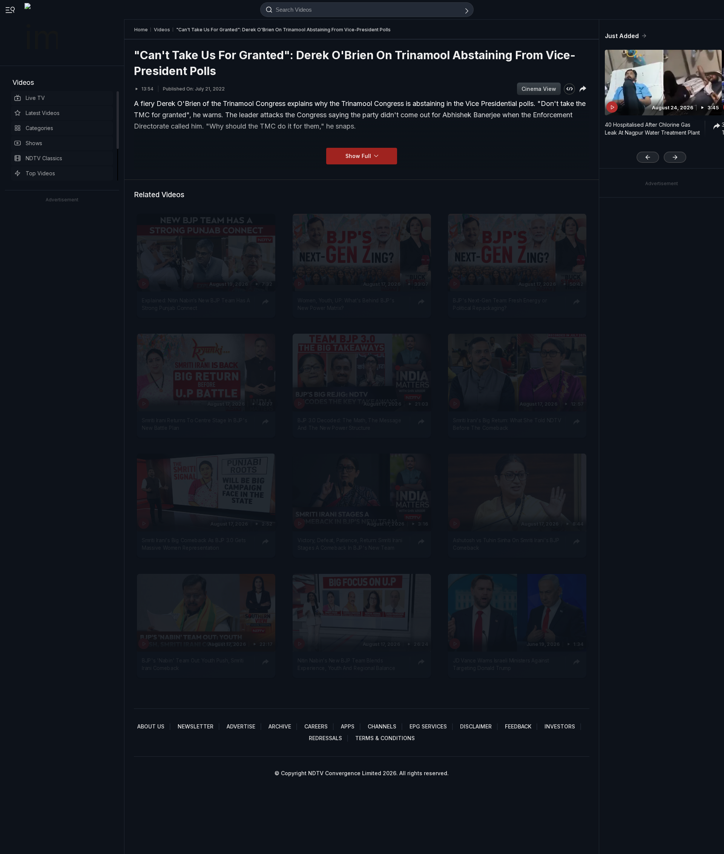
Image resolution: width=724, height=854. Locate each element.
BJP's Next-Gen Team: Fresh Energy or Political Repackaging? (500, 304)
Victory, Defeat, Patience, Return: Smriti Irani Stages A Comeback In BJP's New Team (350, 544)
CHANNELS (382, 726)
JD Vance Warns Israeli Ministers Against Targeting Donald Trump (501, 664)
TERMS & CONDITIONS (385, 738)
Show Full (359, 156)
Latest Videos (43, 113)
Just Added (622, 36)
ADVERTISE (241, 726)
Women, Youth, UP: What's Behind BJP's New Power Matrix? (346, 304)
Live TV (35, 98)
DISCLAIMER (476, 726)
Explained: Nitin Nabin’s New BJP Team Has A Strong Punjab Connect (196, 304)
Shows (34, 143)
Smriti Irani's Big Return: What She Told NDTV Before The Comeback (507, 424)
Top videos (40, 173)
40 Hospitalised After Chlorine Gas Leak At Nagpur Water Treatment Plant (652, 128)
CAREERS (316, 726)
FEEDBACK (518, 726)
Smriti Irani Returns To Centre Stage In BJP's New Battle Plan (194, 424)
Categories (39, 128)
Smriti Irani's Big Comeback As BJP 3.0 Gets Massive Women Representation (194, 544)
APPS (347, 726)
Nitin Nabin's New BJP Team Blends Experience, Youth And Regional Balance (346, 664)
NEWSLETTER (195, 726)
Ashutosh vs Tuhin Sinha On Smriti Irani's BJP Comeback (506, 544)
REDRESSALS (325, 738)
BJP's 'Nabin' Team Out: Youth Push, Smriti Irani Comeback (193, 664)
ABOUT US (150, 726)
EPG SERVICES (428, 726)
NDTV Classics (44, 158)
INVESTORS (560, 726)
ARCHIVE (279, 726)
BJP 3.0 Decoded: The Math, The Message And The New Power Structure (350, 424)
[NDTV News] (42, 33)
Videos (23, 82)
